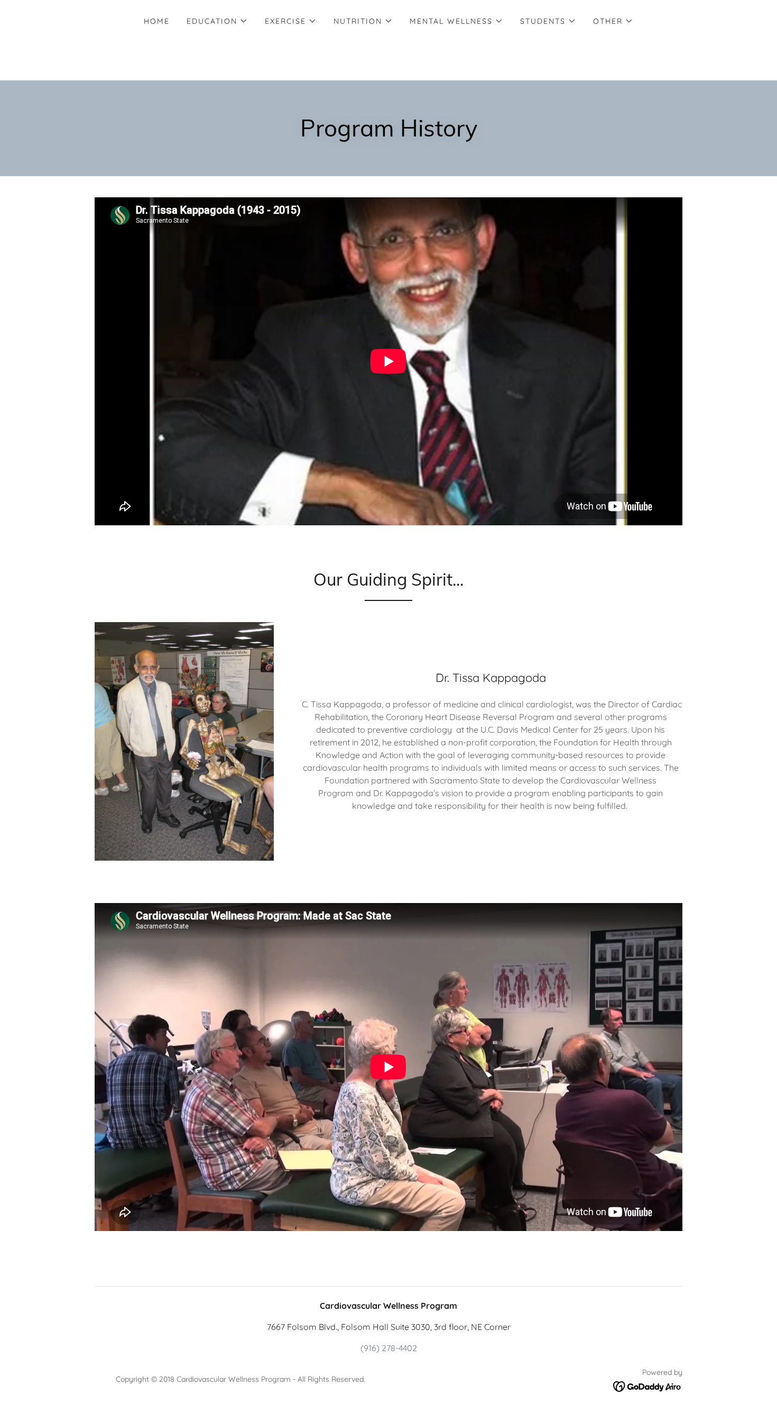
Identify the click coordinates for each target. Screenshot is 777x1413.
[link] (647, 1385)
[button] (217, 21)
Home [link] (157, 21)
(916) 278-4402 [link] (388, 1348)
